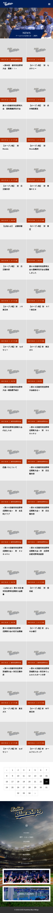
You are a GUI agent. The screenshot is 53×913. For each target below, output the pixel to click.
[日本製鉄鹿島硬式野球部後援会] (26, 813)
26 (18, 787)
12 (29, 776)
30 (41, 787)
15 (46, 776)
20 (29, 782)
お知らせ (26, 846)
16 (7, 782)
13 (35, 776)
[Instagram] (26, 825)
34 (29, 793)
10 (18, 776)
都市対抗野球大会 (16, 59)
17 (12, 782)
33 (24, 793)
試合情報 (26, 841)
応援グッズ (26, 859)
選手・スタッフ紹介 (26, 837)
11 (24, 776)
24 (7, 787)
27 (24, 787)
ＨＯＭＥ (26, 833)
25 (12, 787)
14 (41, 776)
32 (18, 793)
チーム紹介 (26, 850)
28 (29, 787)
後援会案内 (26, 855)
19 (24, 782)
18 (18, 782)
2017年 (13, 100)
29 (35, 787)
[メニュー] (49, 4)
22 (41, 782)
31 (46, 787)
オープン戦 (40, 59)
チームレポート (26, 863)
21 (35, 782)
